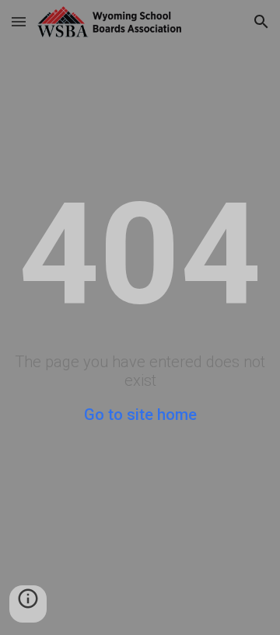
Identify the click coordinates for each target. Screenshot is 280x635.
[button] (18, 21)
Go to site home (140, 414)
